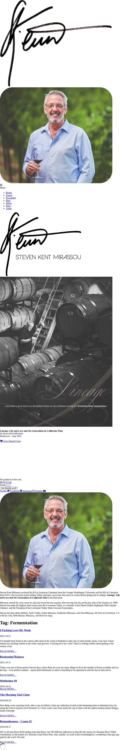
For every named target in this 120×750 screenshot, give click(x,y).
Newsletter (11, 198)
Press (8, 206)
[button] (60, 187)
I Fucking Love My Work (15, 630)
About (9, 208)
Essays (9, 195)
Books (9, 192)
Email (3, 485)
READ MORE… (8, 651)
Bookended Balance (12, 656)
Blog (8, 200)
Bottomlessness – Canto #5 (16, 721)
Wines (9, 203)
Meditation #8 (8, 680)
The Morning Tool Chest (15, 694)
